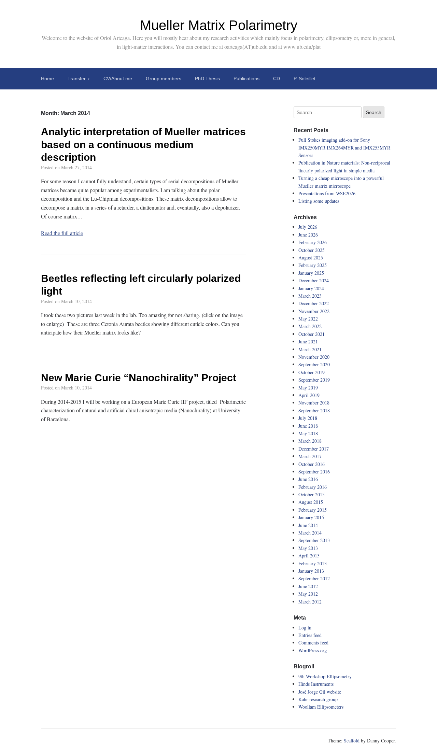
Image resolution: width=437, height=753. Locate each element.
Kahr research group (318, 699)
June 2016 (308, 479)
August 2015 (310, 502)
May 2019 (308, 387)
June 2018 (308, 426)
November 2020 (313, 357)
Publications (246, 78)
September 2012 (314, 578)
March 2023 (310, 296)
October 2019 (311, 372)
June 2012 (308, 586)
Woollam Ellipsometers (320, 707)
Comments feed (313, 642)
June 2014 (308, 525)
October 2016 (311, 464)
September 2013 (314, 540)
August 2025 (310, 257)
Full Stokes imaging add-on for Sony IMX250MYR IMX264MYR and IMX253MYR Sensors (344, 147)
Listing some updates (318, 201)
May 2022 (308, 318)
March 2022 (310, 326)
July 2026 (307, 227)
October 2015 (311, 494)
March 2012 (310, 601)
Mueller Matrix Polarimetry (218, 25)
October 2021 (311, 334)
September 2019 (314, 379)
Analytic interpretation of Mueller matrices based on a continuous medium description (143, 144)
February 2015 (312, 510)
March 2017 (310, 456)
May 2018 (308, 433)
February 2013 (312, 563)
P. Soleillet (304, 78)
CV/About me (117, 78)
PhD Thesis (207, 78)
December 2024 (313, 280)
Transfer (77, 78)
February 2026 (312, 242)
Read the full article (62, 233)
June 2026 (308, 234)
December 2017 (313, 448)
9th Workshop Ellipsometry (325, 676)
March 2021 (310, 349)
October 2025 (311, 250)
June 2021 (308, 341)
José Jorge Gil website (319, 691)
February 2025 (312, 265)
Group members (163, 78)
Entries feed (310, 635)
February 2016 (312, 487)
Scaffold (352, 740)
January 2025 (311, 273)
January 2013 (311, 571)
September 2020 (314, 364)
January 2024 (311, 288)
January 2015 (311, 517)
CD (276, 78)
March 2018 (310, 441)
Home (47, 78)
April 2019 (309, 395)
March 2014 (310, 532)
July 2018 (307, 418)
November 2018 (313, 402)
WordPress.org (312, 650)
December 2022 (313, 303)
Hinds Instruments (316, 684)
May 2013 (308, 548)
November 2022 (313, 311)
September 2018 (314, 410)
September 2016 (314, 471)
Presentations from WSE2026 (326, 193)
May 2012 (308, 594)
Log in (304, 627)
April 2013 (309, 555)
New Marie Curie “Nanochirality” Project (138, 377)
